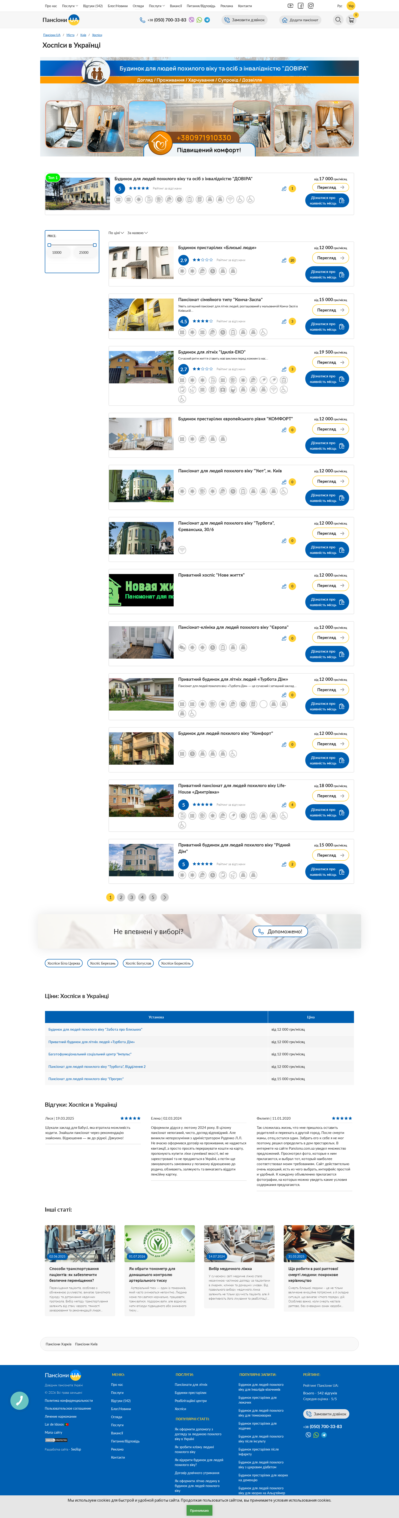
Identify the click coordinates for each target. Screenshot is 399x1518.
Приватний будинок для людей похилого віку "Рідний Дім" (234, 848)
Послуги (68, 6)
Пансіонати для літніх (191, 1385)
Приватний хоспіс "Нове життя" (211, 574)
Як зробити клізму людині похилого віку (194, 1449)
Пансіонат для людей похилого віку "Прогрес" (86, 1079)
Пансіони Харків (58, 1344)
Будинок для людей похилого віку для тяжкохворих (261, 1412)
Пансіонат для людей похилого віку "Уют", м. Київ (230, 470)
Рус (339, 6)
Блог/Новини (118, 6)
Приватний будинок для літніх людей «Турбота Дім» (233, 679)
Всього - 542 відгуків (320, 1393)
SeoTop (76, 1449)
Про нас (51, 6)
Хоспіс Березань (102, 963)
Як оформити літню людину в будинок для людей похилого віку (197, 1486)
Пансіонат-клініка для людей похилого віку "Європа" (233, 627)
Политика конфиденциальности (69, 1400)
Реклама (227, 6)
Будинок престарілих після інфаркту (259, 1451)
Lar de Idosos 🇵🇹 (57, 1424)
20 (292, 260)
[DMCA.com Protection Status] (56, 1441)
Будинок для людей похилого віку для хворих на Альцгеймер (262, 1490)
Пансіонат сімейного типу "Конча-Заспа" (220, 299)
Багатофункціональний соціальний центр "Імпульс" (90, 1054)
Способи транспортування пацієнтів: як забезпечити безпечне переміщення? (74, 1274)
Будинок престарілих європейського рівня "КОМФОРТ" (235, 418)
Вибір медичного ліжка (230, 1268)
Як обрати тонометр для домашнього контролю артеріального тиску (152, 1274)
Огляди (138, 6)
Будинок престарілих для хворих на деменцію (263, 1477)
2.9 (183, 260)
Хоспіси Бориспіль (175, 963)
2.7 (183, 369)
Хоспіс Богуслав (138, 963)
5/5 (334, 1399)
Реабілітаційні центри (191, 1401)
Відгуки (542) (93, 6)
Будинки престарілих (190, 1393)
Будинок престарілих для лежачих (258, 1400)
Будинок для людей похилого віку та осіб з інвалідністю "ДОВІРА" (184, 178)
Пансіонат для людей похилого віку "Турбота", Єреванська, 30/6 (226, 526)
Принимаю (199, 1510)
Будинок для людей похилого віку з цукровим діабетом (261, 1464)
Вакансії (176, 6)
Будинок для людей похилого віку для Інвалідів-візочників (261, 1387)
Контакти (245, 6)
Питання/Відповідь (201, 6)
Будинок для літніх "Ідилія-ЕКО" (212, 351)
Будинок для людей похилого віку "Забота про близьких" (95, 1029)
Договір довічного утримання (197, 1473)
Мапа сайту (53, 1432)
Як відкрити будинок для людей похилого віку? (199, 1462)
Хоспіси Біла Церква (64, 963)
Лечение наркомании (60, 1416)
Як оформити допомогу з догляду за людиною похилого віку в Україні (198, 1434)
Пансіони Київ (86, 1344)
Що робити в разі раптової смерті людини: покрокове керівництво (313, 1274)
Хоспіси (180, 1409)
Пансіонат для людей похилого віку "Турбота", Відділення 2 (97, 1066)
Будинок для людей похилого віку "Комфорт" (225, 733)
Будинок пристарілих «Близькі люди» (217, 247)
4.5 (183, 321)
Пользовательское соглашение (68, 1408)
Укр (351, 6)
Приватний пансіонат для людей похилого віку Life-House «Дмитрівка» (232, 789)
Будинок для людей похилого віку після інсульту (261, 1438)
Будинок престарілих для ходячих (258, 1425)
